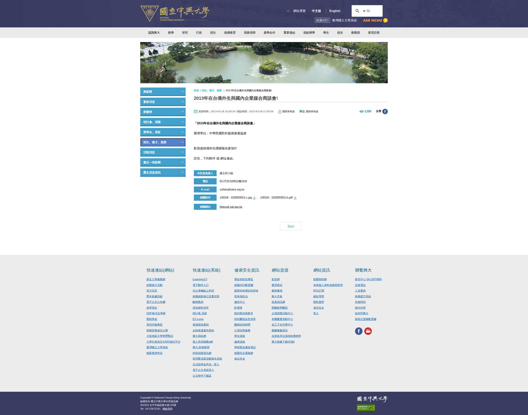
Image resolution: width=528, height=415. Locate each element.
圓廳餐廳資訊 (280, 330)
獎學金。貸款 (152, 132)
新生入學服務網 (155, 279)
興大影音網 (368, 331)
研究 (185, 32)
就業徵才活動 (154, 285)
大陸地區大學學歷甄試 (159, 336)
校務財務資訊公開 (157, 330)
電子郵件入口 (201, 285)
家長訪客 (374, 32)
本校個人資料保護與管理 (328, 285)
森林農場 (277, 290)
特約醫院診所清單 (245, 319)
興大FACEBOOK (359, 331)
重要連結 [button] (289, 32)
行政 (199, 32)
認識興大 (154, 32)
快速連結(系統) (206, 270)
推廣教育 (230, 32)
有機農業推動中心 (282, 319)
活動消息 (149, 152)
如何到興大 (361, 313)
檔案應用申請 (154, 353)
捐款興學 (309, 32)
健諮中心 (239, 302)
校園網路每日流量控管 (206, 296)
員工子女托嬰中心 (282, 324)
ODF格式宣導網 (155, 313)
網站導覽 (299, 11)
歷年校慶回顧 (154, 296)
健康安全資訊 (247, 270)
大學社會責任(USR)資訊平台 (163, 341)
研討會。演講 (152, 122)
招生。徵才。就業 (154, 142)
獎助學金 (151, 319)
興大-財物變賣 (201, 347)
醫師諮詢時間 (242, 324)
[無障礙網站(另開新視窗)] (372, 407)
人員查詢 (360, 290)
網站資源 (280, 270)
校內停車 (360, 307)
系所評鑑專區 (154, 324)
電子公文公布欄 (155, 302)
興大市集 (277, 296)
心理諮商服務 (242, 330)
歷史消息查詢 (152, 172)
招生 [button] (213, 32)
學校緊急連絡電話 (245, 347)
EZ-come (198, 319)
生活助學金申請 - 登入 (206, 364)
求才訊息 (151, 290)
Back (291, 226)
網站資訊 (322, 270)
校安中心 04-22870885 (368, 279)
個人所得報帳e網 (203, 341)
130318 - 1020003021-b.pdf (276, 197)
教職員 (355, 32)
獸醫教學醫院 (280, 307)
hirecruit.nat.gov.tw (231, 206)
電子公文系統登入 (203, 370)
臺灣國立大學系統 (157, 347)
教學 (171, 32)
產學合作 (269, 32)
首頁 (196, 90)
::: (288, 11)
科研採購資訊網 (202, 353)
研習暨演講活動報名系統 (207, 358)
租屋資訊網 (278, 302)
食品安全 (239, 358)
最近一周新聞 (152, 162)
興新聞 (147, 91)
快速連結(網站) (160, 270)
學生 (326, 32)
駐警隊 (238, 307)
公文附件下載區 (202, 375)
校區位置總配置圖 (365, 319)
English (334, 11)
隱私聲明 (318, 302)
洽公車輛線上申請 (203, 290)
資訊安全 (318, 307)
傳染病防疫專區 (243, 279)
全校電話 (360, 285)
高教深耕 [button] (250, 32)
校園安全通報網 (243, 353)
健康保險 (239, 341)
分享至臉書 (385, 111)
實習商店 (277, 285)
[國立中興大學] (174, 14)
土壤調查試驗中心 (282, 313)
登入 (316, 313)
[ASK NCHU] (375, 20)
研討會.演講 (200, 313)
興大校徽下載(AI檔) (283, 341)
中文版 (316, 11)
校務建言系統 (363, 296)
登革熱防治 (241, 296)
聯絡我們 (167, 408)
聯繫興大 (363, 270)
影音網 (276, 279)
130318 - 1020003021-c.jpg (236, 197)
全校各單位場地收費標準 (286, 336)
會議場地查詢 (201, 324)
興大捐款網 (199, 336)
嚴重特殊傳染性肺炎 (246, 290)
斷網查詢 (198, 302)
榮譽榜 (147, 112)
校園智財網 (320, 279)
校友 (340, 32)
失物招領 (360, 302)
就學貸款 (151, 307)
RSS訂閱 (318, 290)
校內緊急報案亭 (243, 313)
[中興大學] (372, 399)
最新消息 (149, 101)
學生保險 (239, 336)
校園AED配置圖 (243, 285)
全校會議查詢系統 (203, 330)
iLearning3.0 (200, 279)
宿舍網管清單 (201, 307)
